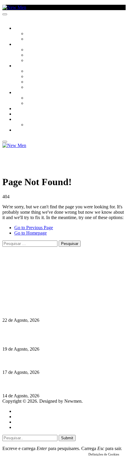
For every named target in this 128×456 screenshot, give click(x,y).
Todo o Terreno (41, 125)
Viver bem (36, 82)
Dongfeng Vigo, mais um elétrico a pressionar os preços (57, 384)
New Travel (25, 130)
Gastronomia (27, 109)
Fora (31, 103)
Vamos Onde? (27, 93)
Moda (32, 77)
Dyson (32, 71)
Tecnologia (37, 87)
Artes (31, 50)
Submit (67, 438)
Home (20, 411)
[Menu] (4, 14)
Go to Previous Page (33, 227)
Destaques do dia (30, 427)
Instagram (33, 280)
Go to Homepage (30, 232)
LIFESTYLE (23, 66)
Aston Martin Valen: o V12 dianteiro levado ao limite (55, 308)
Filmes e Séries (40, 55)
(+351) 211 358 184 (42, 275)
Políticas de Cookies (39, 296)
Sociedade (24, 28)
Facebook (33, 286)
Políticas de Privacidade (42, 291)
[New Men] (14, 7)
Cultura (22, 45)
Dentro (33, 98)
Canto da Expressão (46, 39)
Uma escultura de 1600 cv (28, 360)
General (21, 416)
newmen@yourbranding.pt (49, 270)
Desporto (23, 120)
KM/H (19, 114)
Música (33, 61)
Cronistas (36, 34)
